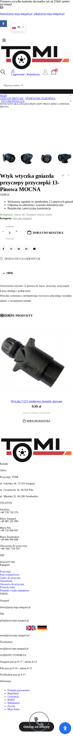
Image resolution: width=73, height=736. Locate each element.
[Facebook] (3, 23)
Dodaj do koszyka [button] (38, 421)
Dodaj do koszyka (48, 232)
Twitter (11, 248)
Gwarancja (13, 696)
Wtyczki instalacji (22, 218)
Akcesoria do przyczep (12, 584)
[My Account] (45, 72)
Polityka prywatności (18, 690)
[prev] (63, 175)
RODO (11, 699)
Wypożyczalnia (11, 85)
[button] (3, 72)
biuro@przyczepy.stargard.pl (16, 13)
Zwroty (11, 706)
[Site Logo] (35, 57)
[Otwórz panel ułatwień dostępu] (65, 728)
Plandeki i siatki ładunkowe (14, 590)
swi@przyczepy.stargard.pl (14, 648)
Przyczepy (5, 571)
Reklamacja (13, 702)
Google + (26, 248)
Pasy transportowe (9, 574)
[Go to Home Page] (1, 93)
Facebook (3, 248)
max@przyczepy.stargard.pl (14, 635)
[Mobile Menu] (4, 40)
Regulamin (13, 693)
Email (34, 248)
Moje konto (13, 709)
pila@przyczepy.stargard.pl (49, 13)
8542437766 (7, 562)
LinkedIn (19, 248)
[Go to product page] (36, 360)
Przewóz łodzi (7, 587)
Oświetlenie (6, 580)
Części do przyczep (10, 577)
